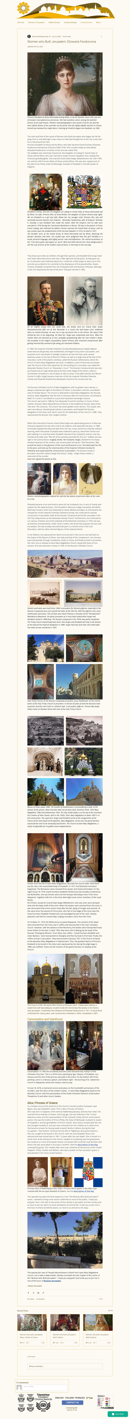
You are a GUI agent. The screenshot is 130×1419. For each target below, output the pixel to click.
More (98, 22)
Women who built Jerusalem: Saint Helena (64, 1336)
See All (110, 1310)
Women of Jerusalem (36, 22)
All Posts (20, 22)
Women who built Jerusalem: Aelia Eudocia (97, 1336)
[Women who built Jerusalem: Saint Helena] (65, 1322)
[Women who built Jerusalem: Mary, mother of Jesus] (32, 1322)
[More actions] (101, 36)
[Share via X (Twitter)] (33, 1293)
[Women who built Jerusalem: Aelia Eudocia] (98, 1322)
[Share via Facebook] (28, 1293)
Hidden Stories (54, 22)
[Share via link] (43, 1293)
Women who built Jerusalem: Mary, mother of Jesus (31, 1336)
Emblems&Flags (70, 22)
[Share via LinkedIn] (38, 1293)
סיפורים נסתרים (86, 22)
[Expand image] (45, 192)
